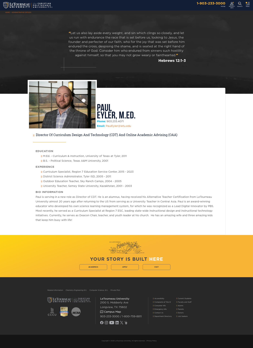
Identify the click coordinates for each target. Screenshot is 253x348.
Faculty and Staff (184, 302)
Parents (181, 309)
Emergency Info (160, 309)
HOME (7, 12)
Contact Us (158, 313)
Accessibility (159, 298)
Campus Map (112, 312)
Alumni (180, 305)
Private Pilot (115, 290)
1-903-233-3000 (211, 3)
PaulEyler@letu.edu (118, 126)
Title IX (168, 302)
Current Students (184, 298)
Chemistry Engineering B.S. (76, 290)
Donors (181, 313)
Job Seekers (183, 316)
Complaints (158, 302)
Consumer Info (160, 305)
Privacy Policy (152, 341)
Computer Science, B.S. (98, 290)
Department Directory (163, 316)
